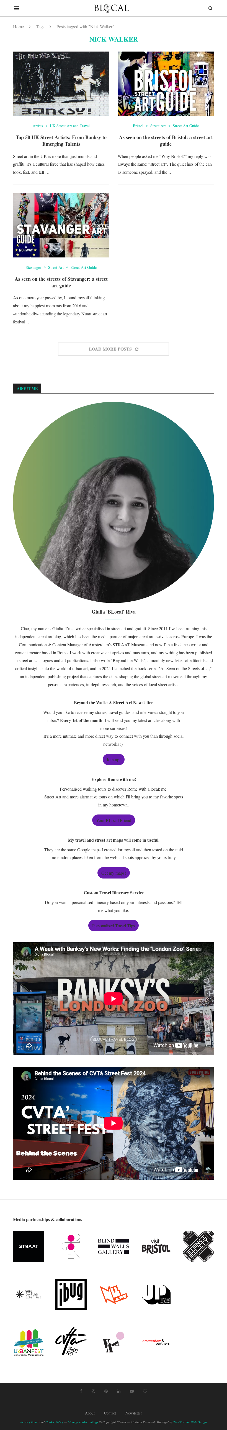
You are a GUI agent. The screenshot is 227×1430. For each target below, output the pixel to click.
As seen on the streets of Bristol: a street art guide (166, 140)
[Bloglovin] (145, 1391)
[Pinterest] (106, 1391)
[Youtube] (132, 1391)
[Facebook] (81, 1391)
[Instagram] (93, 1391)
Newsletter (133, 1413)
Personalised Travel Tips (113, 925)
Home (18, 26)
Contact (110, 1413)
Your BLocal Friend (113, 820)
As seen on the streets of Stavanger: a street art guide (61, 282)
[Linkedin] (118, 1391)
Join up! (114, 759)
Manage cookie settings (83, 1422)
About (90, 1413)
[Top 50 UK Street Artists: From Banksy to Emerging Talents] (61, 84)
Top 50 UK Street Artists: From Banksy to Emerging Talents (61, 140)
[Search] (210, 8)
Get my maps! (113, 873)
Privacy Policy (29, 1422)
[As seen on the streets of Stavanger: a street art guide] (61, 225)
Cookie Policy (54, 1422)
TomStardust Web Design (190, 1422)
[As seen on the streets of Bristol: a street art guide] (166, 84)
